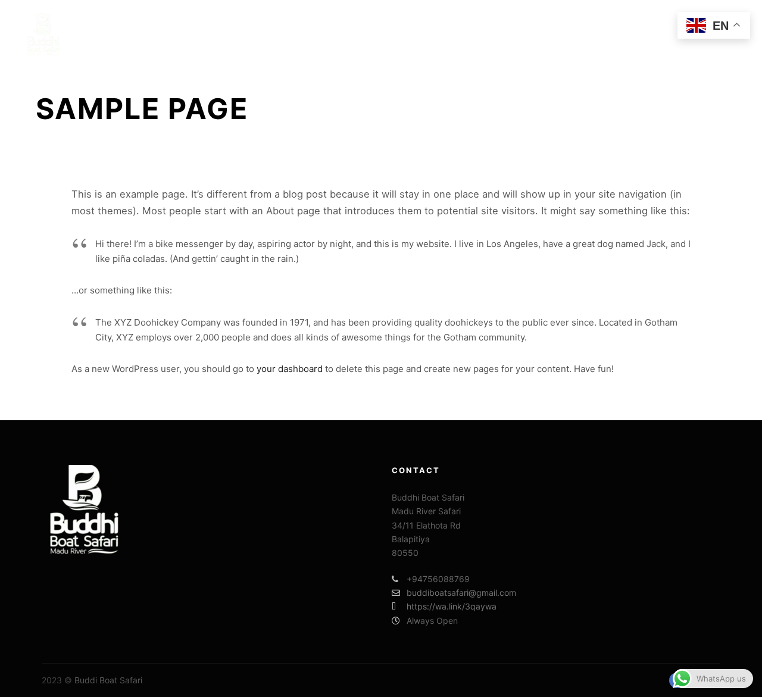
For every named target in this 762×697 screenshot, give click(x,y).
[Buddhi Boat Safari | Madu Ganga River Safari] (44, 34)
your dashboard (290, 368)
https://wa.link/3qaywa (451, 606)
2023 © (57, 680)
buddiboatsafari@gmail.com (461, 592)
